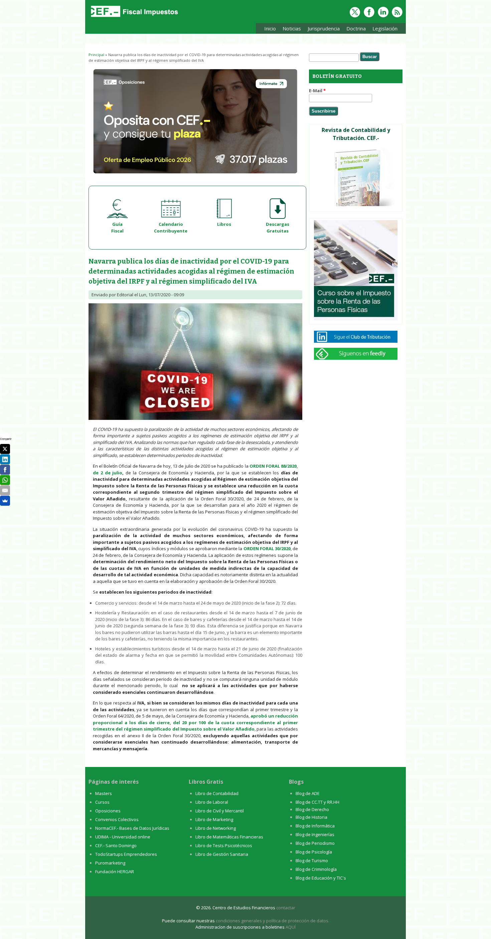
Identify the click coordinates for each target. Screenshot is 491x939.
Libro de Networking (215, 828)
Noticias (292, 28)
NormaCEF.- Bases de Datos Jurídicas (132, 828)
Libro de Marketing (214, 819)
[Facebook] (5, 470)
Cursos (102, 802)
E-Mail (317, 91)
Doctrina (354, 29)
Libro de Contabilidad (216, 793)
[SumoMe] (5, 501)
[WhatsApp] (5, 480)
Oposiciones (108, 811)
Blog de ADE (308, 793)
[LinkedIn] (5, 459)
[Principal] (134, 17)
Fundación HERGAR (114, 872)
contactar (285, 908)
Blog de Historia (311, 817)
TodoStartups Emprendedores (126, 854)
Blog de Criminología (316, 869)
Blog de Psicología (314, 852)
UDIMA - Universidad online (122, 837)
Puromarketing (110, 863)
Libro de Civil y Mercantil (219, 811)
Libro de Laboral (211, 802)
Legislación (383, 29)
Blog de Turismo (312, 860)
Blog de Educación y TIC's (321, 878)
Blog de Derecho (312, 809)
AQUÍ (291, 927)
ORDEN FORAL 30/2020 (267, 548)
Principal (96, 54)
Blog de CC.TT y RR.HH (317, 802)
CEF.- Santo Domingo (116, 845)
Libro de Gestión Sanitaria (221, 854)
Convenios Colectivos (117, 819)
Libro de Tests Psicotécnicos (223, 845)
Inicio (270, 28)
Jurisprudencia (322, 29)
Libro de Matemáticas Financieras (229, 837)
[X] (5, 449)
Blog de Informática (315, 826)
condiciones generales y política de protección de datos (272, 921)
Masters (103, 793)
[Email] (5, 490)
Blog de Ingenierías (315, 834)
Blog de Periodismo (315, 843)
